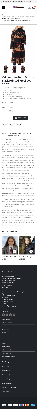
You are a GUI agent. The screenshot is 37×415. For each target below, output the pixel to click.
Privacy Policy (6, 346)
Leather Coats (5, 391)
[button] (3, 7)
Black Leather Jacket (7, 379)
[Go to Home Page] (2, 15)
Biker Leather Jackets (7, 375)
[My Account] (29, 7)
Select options (14, 251)
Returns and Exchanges (9, 350)
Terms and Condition (9, 356)
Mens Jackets (5, 366)
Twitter (6, 124)
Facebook (3, 124)
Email (20, 124)
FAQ (4, 326)
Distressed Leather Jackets (9, 387)
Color (4, 103)
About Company (7, 322)
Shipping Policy (7, 353)
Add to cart (21, 118)
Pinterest (17, 124)
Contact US (6, 332)
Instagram (14, 314)
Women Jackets (6, 370)
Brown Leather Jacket (7, 383)
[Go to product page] (10, 245)
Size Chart (6, 329)
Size (3, 107)
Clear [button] (10, 110)
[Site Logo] (18, 7)
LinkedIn (10, 124)
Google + (13, 124)
